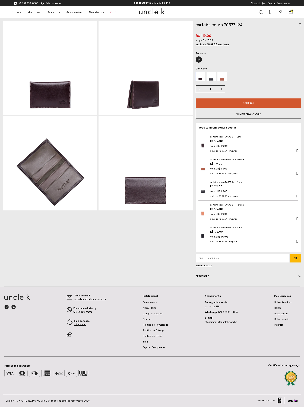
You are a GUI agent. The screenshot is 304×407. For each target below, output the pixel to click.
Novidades (96, 12)
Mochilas (33, 12)
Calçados (53, 12)
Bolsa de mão (281, 319)
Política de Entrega (153, 330)
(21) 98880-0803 (28, 3)
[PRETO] (211, 76)
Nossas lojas (149, 307)
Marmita (278, 324)
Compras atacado (153, 313)
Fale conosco (53, 3)
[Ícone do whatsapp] (13, 307)
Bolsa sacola (281, 313)
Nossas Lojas (258, 3)
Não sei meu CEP (204, 265)
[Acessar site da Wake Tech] (293, 400)
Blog (145, 341)
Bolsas (16, 12)
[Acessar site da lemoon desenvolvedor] (271, 400)
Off (113, 12)
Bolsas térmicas (283, 302)
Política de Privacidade (155, 324)
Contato (147, 319)
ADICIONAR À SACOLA (248, 113)
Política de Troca (152, 336)
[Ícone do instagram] (6, 307)
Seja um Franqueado (279, 3)
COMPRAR (248, 103)
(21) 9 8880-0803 (221, 312)
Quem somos (150, 302)
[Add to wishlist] (300, 24)
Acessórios (74, 12)
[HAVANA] (222, 76)
